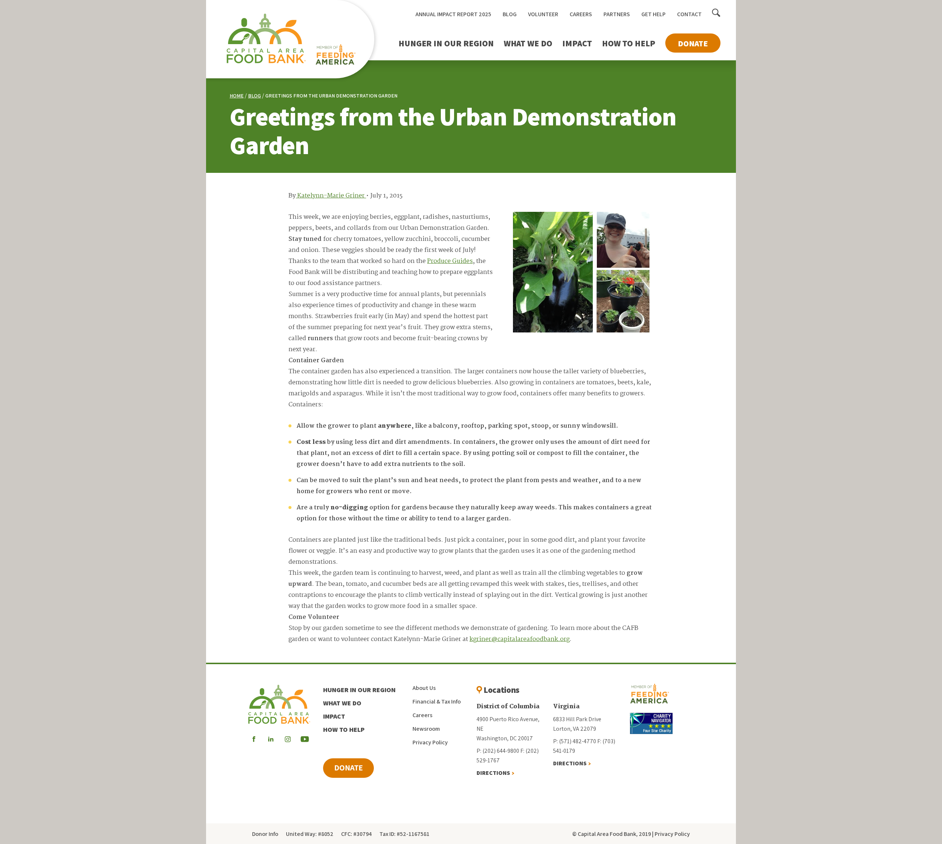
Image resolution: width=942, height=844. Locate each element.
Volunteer (543, 14)
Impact (577, 43)
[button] (716, 13)
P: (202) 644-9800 (498, 751)
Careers (581, 14)
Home (237, 95)
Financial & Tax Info (436, 701)
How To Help (628, 43)
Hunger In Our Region (446, 43)
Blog (510, 14)
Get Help (653, 14)
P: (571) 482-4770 (574, 741)
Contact (689, 14)
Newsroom (426, 729)
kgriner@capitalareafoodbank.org (520, 639)
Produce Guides (450, 261)
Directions (493, 773)
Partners (616, 14)
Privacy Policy (430, 742)
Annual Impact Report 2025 (453, 14)
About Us (424, 688)
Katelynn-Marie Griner (331, 196)
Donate (693, 43)
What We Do (528, 43)
